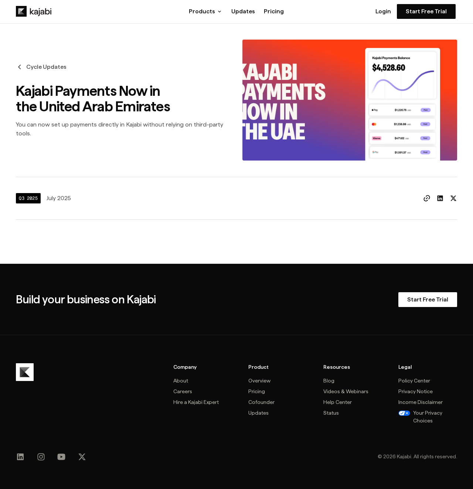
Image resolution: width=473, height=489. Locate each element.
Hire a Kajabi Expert (196, 402)
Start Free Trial (426, 11)
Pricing (274, 11)
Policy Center (414, 381)
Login (383, 11)
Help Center (337, 402)
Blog (328, 381)
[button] (205, 11)
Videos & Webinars (345, 391)
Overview (259, 381)
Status (331, 413)
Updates (243, 11)
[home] (33, 11)
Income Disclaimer (420, 402)
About (180, 381)
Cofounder (261, 402)
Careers (182, 391)
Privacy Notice (415, 391)
